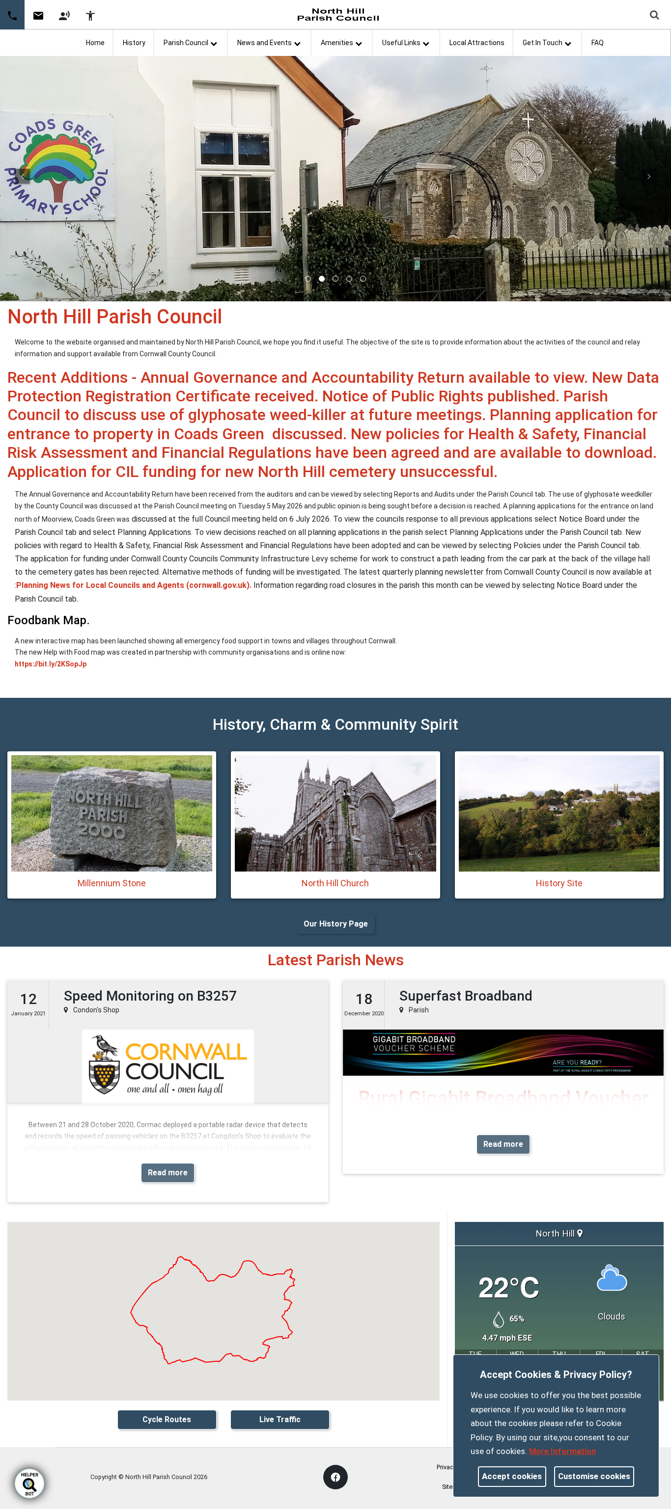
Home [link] (95, 43)
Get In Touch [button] (542, 43)
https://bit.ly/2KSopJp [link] (50, 664)
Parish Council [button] (186, 43)
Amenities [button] (337, 43)
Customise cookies (594, 1476)
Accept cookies (512, 1476)
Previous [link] (22, 176)
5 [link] (363, 279)
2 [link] (322, 279)
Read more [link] (168, 1172)
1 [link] (308, 279)
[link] (38, 19)
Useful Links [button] (401, 43)
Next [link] (649, 176)
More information (562, 1451)
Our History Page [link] (336, 923)
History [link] (134, 43)
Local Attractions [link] (476, 43)
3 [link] (335, 279)
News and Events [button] (264, 43)
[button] (655, 16)
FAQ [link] (597, 43)
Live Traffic (280, 1419)
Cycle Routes (166, 1419)
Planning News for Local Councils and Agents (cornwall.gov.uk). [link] (134, 585)
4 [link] (349, 279)
